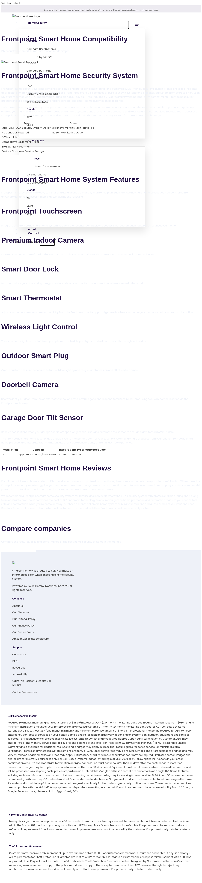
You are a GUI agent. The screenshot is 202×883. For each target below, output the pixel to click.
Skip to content (10, 3)
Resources (18, 667)
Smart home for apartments (44, 166)
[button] (17, 166)
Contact (33, 233)
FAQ (29, 86)
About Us (18, 606)
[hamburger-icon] (136, 25)
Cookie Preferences (24, 692)
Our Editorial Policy (23, 619)
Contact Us (19, 654)
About (32, 229)
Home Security (37, 23)
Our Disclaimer (21, 612)
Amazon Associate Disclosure (30, 639)
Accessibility (20, 674)
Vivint (30, 125)
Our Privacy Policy (23, 625)
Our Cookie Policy (23, 632)
